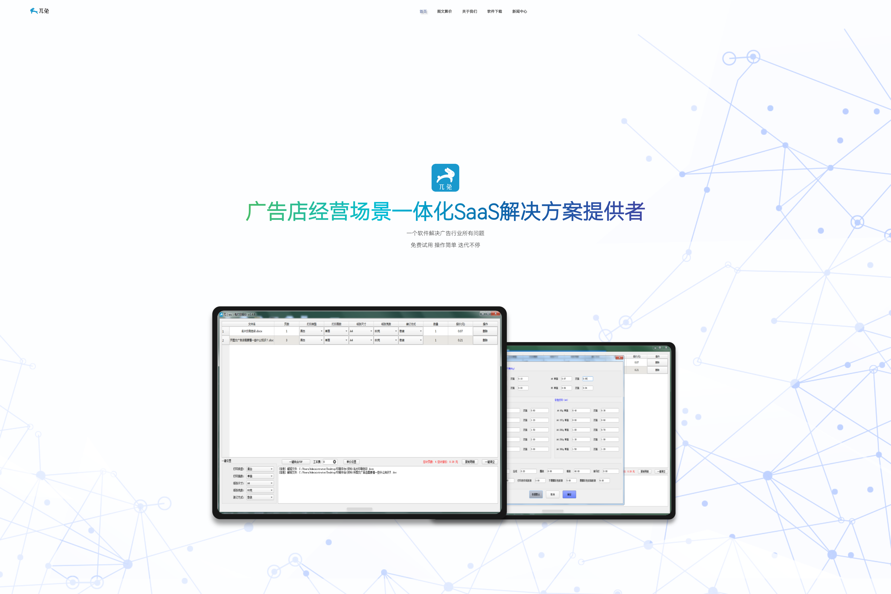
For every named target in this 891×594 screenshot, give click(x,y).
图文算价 (444, 11)
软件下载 (494, 11)
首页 (423, 11)
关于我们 (469, 11)
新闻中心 (519, 11)
